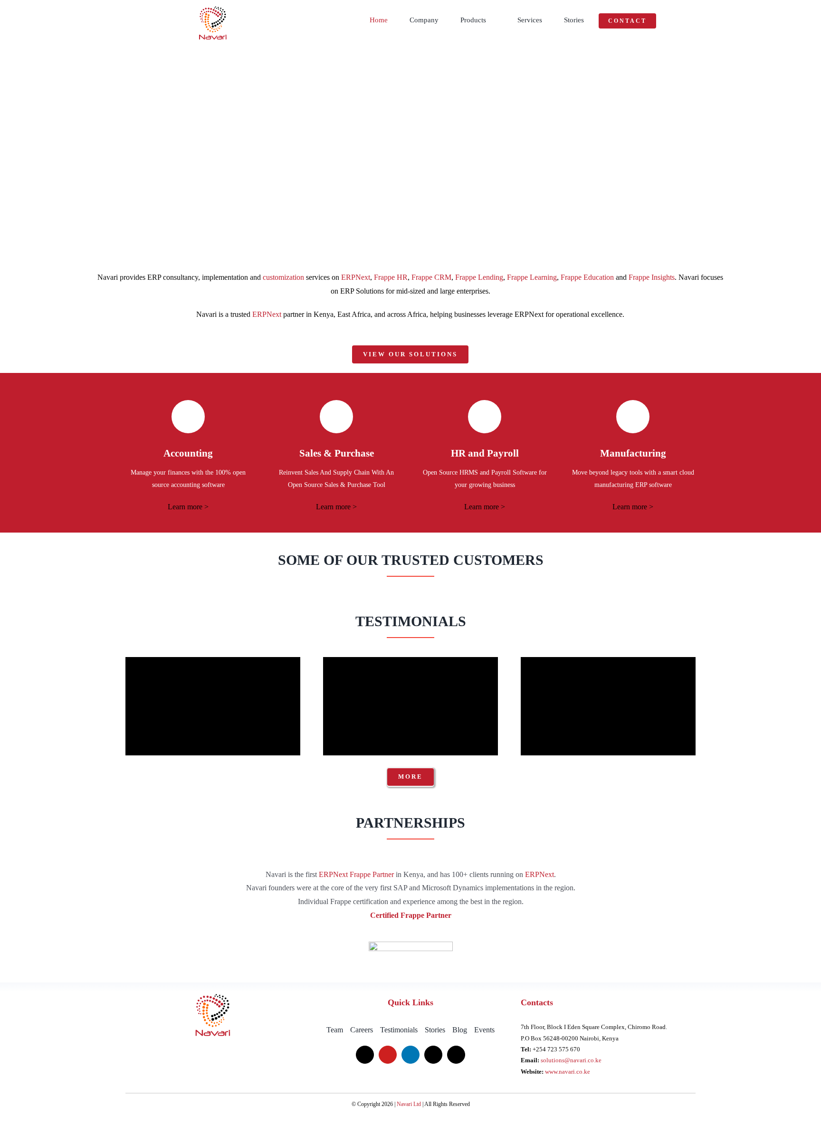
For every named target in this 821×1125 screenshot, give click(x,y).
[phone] (456, 1055)
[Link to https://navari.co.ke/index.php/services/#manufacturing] (632, 416)
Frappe (360, 874)
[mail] (433, 1055)
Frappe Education (587, 277)
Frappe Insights (652, 277)
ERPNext (355, 277)
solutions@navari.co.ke (571, 1060)
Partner (382, 874)
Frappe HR (391, 277)
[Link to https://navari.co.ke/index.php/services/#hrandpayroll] (484, 416)
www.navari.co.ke (567, 1071)
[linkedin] (410, 1055)
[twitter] (365, 1055)
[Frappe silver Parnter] (411, 945)
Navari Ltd (409, 1104)
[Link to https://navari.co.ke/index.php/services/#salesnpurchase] (336, 416)
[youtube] (388, 1055)
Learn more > (188, 507)
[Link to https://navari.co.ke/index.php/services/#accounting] (188, 416)
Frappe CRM (431, 277)
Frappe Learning (532, 277)
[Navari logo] (213, 996)
